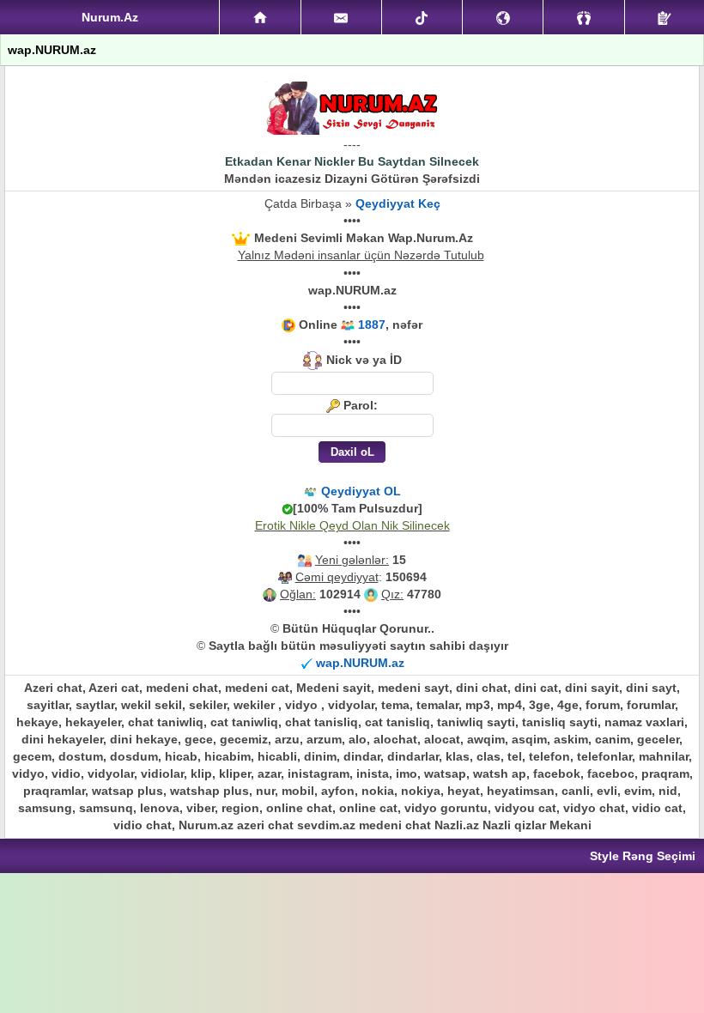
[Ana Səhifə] (260, 17)
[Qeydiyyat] (664, 17)
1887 (371, 324)
